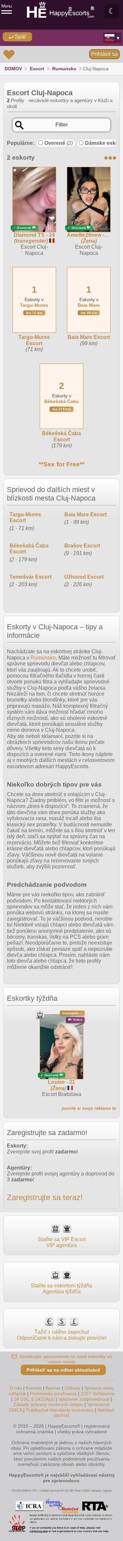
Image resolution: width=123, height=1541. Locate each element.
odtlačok (17, 1393)
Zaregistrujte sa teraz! (45, 1197)
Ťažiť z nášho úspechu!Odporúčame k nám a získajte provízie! (62, 1335)
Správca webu (99, 1388)
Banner (53, 1388)
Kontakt (34, 1388)
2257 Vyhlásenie (98, 1393)
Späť (19, 36)
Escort (37, 68)
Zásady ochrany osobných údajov (48, 1404)
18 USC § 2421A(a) (34, 1399)
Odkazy (72, 1388)
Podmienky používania (53, 1393)
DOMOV (13, 68)
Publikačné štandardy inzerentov (59, 1410)
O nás (16, 1388)
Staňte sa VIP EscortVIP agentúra (62, 1242)
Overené (58, 143)
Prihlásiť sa (104, 54)
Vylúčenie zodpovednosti (84, 1399)
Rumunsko (64, 68)
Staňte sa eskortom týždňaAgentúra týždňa (61, 1288)
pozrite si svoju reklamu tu (89, 1108)
